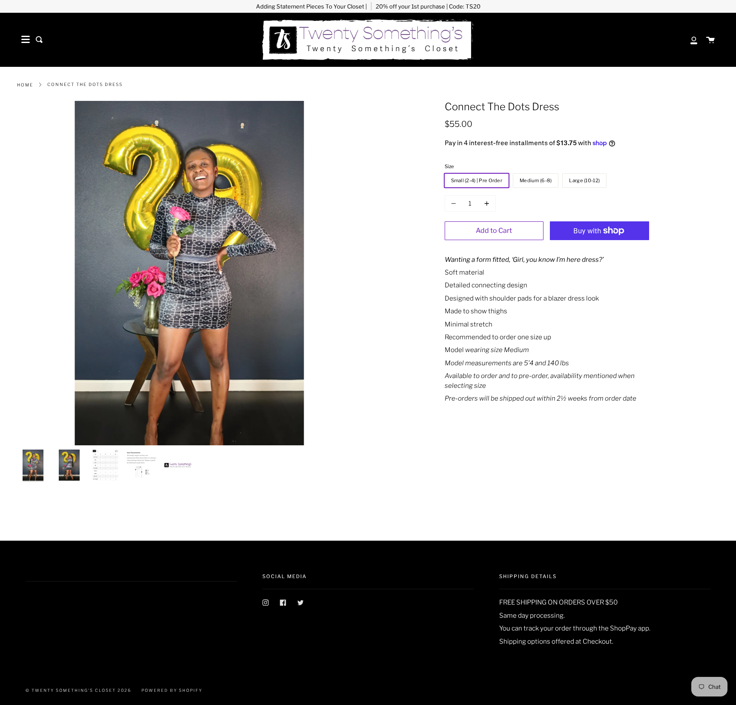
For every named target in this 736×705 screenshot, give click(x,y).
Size (449, 166)
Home (25, 84)
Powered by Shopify (171, 690)
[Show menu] (25, 39)
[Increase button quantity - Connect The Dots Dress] (485, 203)
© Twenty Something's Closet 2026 (78, 690)
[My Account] (689, 39)
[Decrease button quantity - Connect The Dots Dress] (455, 203)
